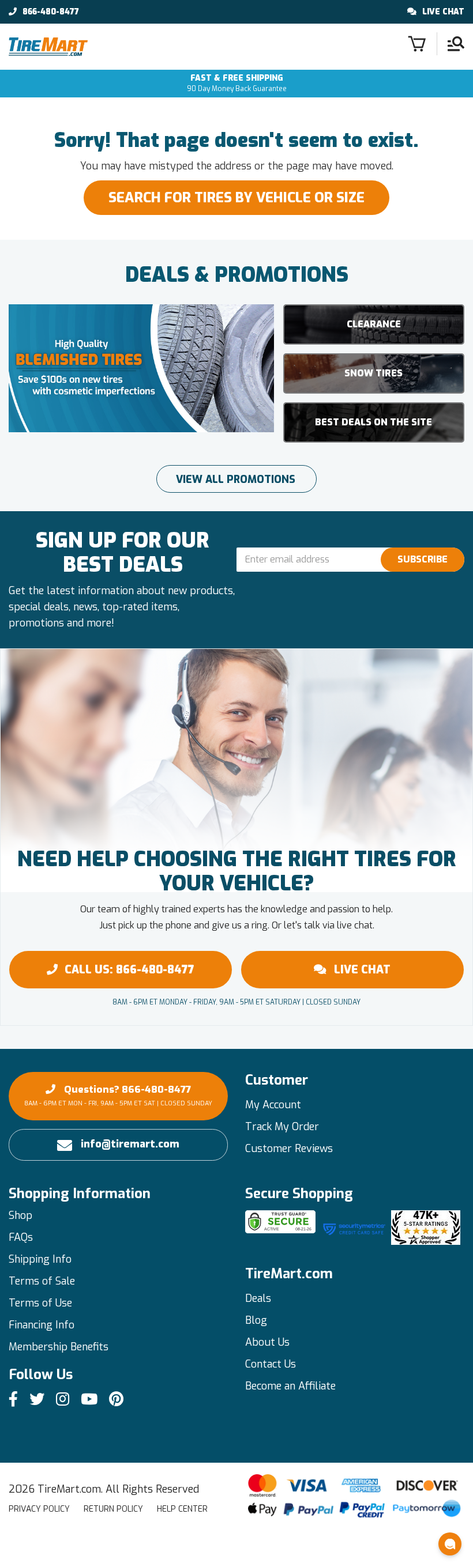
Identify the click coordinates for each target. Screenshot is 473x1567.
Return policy (113, 1509)
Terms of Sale (42, 1281)
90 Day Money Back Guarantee (237, 83)
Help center (182, 1509)
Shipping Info (40, 1259)
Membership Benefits (58, 1347)
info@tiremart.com (130, 1144)
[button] (449, 1543)
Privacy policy (39, 1509)
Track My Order (282, 1127)
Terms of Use (40, 1303)
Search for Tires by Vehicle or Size (236, 197)
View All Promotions (235, 479)
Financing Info (41, 1325)
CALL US (129, 969)
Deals (258, 1298)
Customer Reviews (289, 1149)
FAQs (21, 1237)
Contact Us (270, 1364)
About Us (267, 1342)
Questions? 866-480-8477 (118, 1095)
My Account (273, 1105)
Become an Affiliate (290, 1386)
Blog (256, 1320)
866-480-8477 (50, 12)
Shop (20, 1215)
